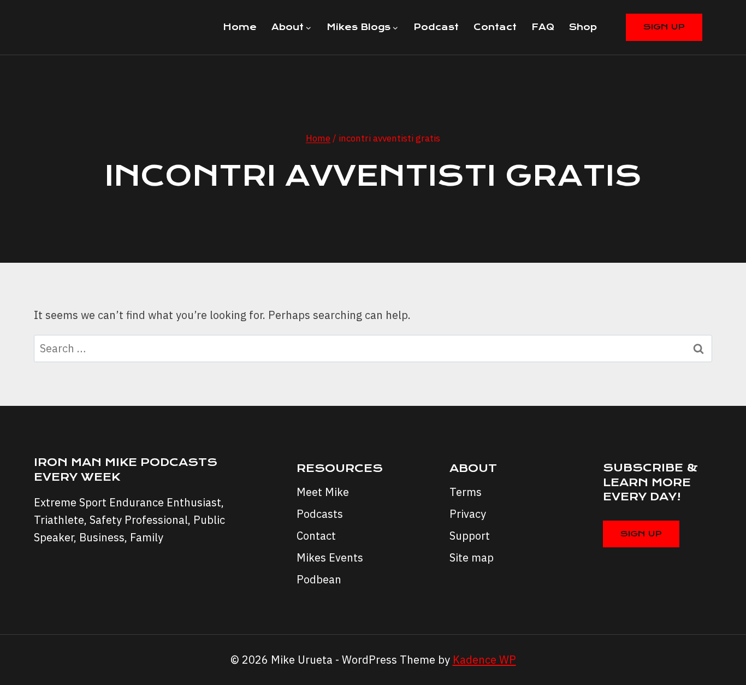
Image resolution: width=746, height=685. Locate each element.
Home (240, 27)
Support (469, 535)
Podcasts (320, 513)
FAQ (542, 27)
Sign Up (664, 27)
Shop (583, 27)
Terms (465, 492)
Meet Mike (323, 492)
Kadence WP (484, 659)
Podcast (436, 27)
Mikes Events (330, 557)
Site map (471, 557)
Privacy (467, 513)
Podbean (319, 579)
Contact (495, 27)
